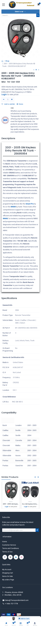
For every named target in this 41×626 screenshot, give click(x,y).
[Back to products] (36, 70)
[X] (10, 557)
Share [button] (21, 104)
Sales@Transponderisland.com (17, 600)
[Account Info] (35, 623)
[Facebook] (4, 557)
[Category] (20, 623)
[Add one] (12, 99)
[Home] (6, 623)
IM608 (13, 207)
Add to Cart (24, 618)
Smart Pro (30, 204)
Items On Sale (7, 576)
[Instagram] (21, 557)
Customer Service (9, 545)
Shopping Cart (7, 573)
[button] (20, 11)
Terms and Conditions (10, 548)
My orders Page (8, 580)
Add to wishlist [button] (9, 104)
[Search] (38, 15)
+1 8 (6, 604)
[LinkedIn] (16, 557)
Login (4, 94)
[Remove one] (4, 99)
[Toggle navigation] (3, 5)
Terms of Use (7, 552)
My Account (6, 569)
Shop (7, 61)
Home (4, 542)
